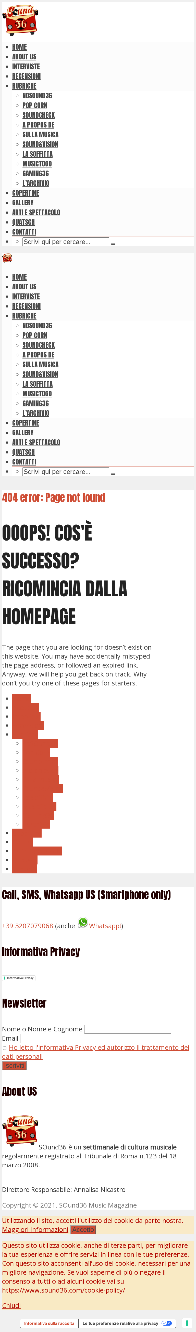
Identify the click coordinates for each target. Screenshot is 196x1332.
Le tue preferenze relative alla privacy (120, 1323)
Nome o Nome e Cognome (42, 1028)
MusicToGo (37, 163)
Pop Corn (34, 105)
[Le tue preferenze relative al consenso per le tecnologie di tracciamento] (187, 1323)
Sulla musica (40, 134)
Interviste (26, 66)
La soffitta (37, 154)
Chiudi (11, 1305)
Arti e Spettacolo (36, 212)
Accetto (83, 1229)
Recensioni (26, 76)
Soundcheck (38, 115)
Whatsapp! (105, 925)
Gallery (22, 202)
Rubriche (24, 86)
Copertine (25, 193)
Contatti (24, 232)
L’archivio (35, 183)
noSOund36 (37, 95)
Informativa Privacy (20, 978)
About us (24, 56)
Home (19, 47)
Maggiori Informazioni (35, 1229)
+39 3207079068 (27, 925)
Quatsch (23, 222)
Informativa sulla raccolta (49, 1323)
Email (10, 1038)
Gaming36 (35, 173)
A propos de (38, 125)
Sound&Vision (40, 144)
